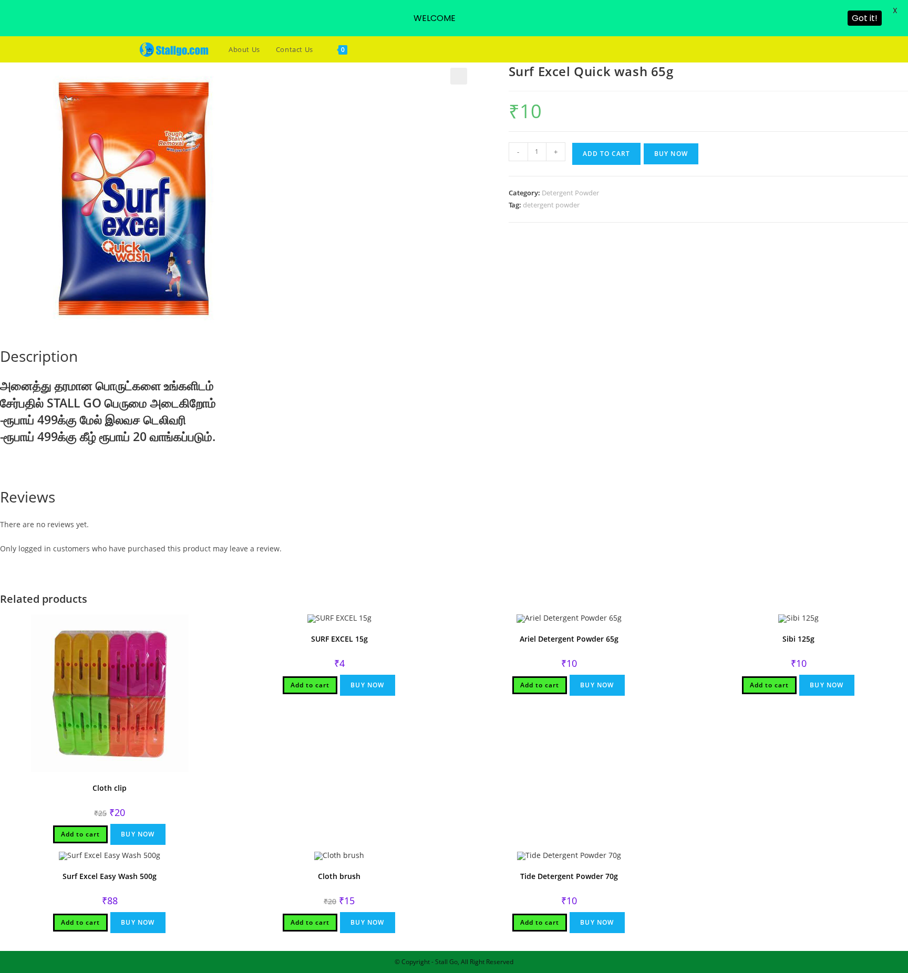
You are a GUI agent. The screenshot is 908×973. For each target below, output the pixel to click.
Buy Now (671, 153)
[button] (458, 76)
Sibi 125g (798, 639)
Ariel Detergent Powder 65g (569, 639)
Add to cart (606, 153)
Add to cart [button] (80, 834)
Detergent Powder (570, 192)
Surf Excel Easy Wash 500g (110, 876)
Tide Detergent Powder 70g (569, 876)
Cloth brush (339, 876)
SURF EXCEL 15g (339, 639)
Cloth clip (109, 788)
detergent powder (551, 205)
